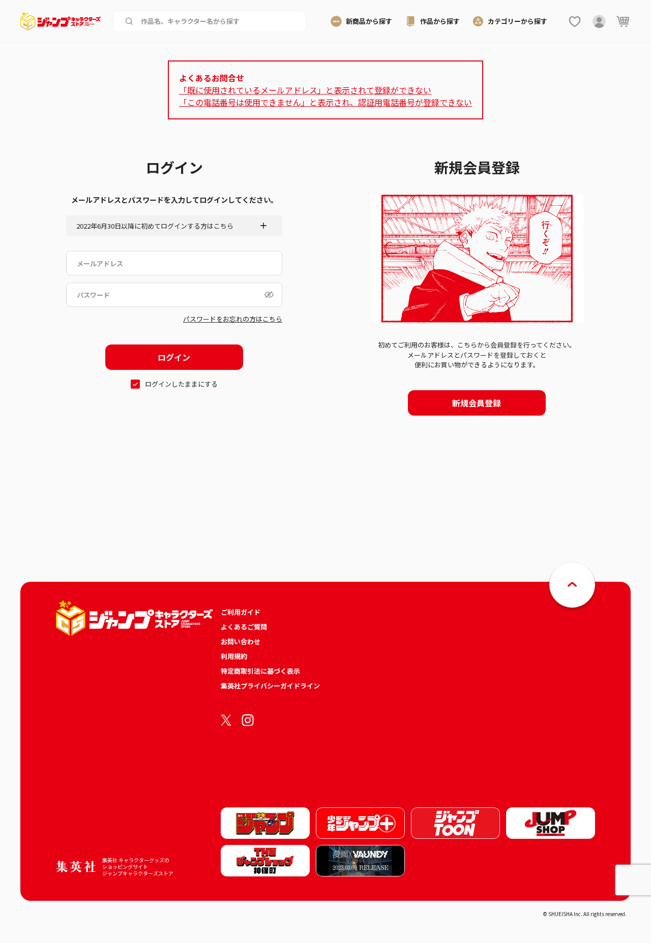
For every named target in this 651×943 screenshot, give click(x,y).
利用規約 (234, 656)
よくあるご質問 (244, 627)
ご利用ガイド (240, 612)
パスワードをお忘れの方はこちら (232, 319)
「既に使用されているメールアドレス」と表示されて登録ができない (305, 90)
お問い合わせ (240, 641)
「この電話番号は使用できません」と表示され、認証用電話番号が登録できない (325, 102)
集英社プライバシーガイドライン (270, 685)
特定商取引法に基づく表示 (260, 671)
